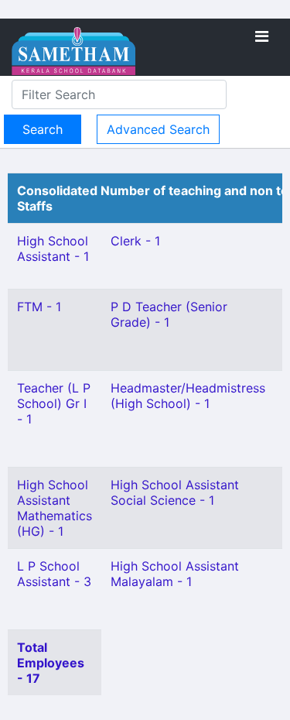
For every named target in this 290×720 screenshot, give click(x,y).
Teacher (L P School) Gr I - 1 (53, 403)
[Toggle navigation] (261, 36)
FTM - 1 (39, 306)
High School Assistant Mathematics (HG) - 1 (54, 508)
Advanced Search (158, 129)
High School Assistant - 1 (53, 248)
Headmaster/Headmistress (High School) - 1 (188, 395)
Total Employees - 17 (50, 662)
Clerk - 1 (135, 241)
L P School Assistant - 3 (54, 573)
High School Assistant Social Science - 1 (175, 492)
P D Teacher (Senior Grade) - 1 (169, 314)
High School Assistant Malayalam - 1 (175, 573)
